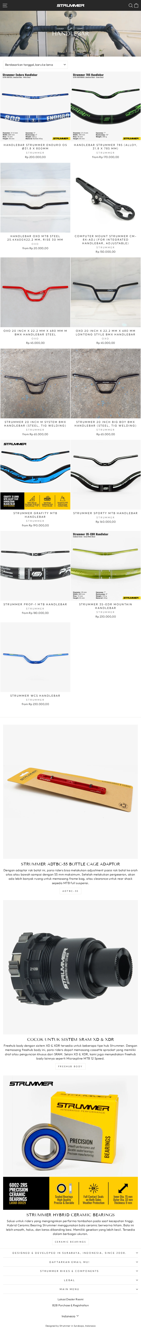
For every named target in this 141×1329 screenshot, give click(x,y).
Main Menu (69, 1289)
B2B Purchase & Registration (70, 1305)
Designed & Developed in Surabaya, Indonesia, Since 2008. (69, 1252)
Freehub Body (70, 1066)
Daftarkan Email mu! (69, 1262)
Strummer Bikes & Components (69, 1270)
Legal (69, 1280)
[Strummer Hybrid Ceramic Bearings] (70, 1142)
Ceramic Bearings (70, 1241)
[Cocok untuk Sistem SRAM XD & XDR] (70, 967)
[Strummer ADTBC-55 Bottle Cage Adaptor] (70, 792)
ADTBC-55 (70, 891)
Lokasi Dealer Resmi (71, 1299)
